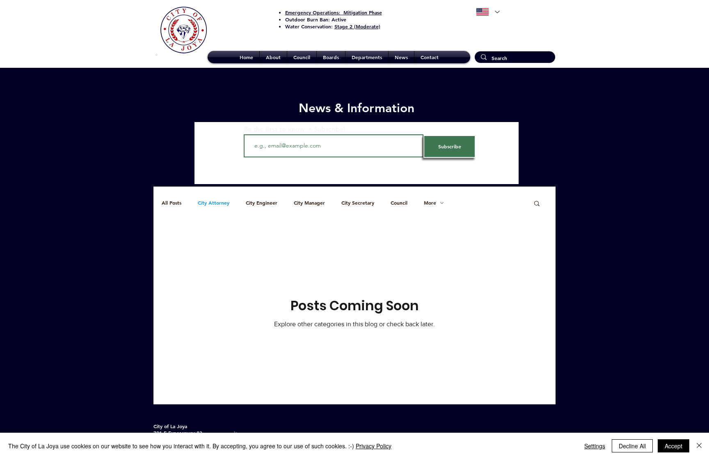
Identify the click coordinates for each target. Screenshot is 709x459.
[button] (273, 57)
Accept (673, 446)
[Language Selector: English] (487, 12)
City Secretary (357, 202)
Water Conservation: (332, 26)
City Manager (309, 202)
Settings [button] (594, 446)
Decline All (632, 446)
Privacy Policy (373, 446)
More (430, 202)
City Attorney (213, 202)
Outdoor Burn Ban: (315, 19)
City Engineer (261, 202)
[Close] (699, 445)
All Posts (171, 202)
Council (399, 202)
